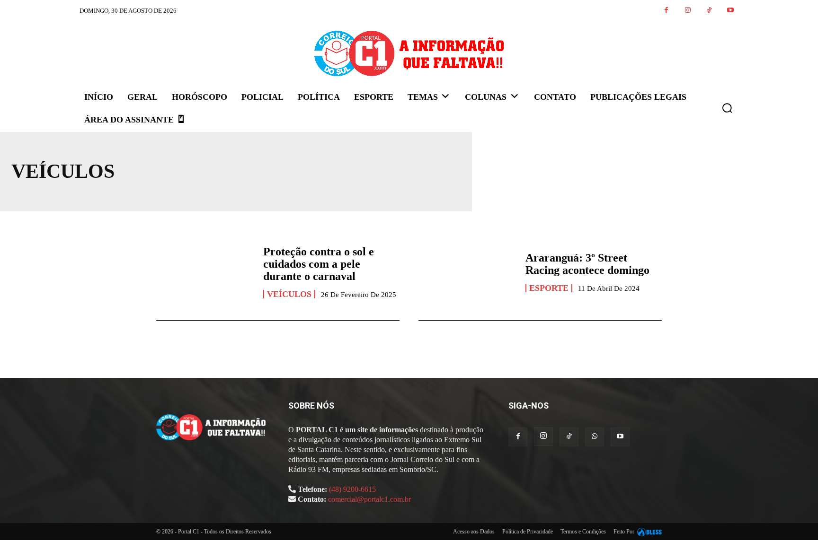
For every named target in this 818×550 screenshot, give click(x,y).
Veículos (289, 294)
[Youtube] (730, 10)
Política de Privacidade (527, 531)
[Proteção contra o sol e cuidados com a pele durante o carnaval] (205, 271)
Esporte (549, 288)
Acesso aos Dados (474, 531)
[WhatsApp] (594, 437)
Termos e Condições (583, 531)
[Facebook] (666, 10)
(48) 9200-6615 (352, 489)
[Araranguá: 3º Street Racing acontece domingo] (467, 271)
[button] (727, 107)
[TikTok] (709, 10)
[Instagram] (687, 10)
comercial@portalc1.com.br (369, 499)
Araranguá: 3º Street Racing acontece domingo (587, 264)
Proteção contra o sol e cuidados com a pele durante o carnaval (318, 264)
